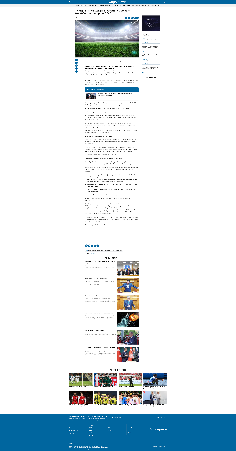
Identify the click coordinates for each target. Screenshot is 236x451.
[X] (129, 18)
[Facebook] (126, 18)
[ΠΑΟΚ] (130, 379)
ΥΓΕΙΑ (143, 72)
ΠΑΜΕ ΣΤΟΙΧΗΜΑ (94, 253)
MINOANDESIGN (161, 446)
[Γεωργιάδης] (128, 285)
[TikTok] (161, 418)
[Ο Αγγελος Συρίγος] (128, 302)
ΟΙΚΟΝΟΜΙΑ (144, 59)
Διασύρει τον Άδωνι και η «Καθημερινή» (96, 278)
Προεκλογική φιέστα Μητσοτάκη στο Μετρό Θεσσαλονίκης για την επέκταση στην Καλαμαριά (115, 94)
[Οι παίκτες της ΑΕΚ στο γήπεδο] (105, 397)
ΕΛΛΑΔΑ (143, 38)
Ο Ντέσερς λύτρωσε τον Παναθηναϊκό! (103, 386)
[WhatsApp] (134, 18)
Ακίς (129, 430)
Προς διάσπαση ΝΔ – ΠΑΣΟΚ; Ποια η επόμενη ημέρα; (100, 313)
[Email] (137, 18)
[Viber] (132, 18)
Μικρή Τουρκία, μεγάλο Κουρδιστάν (95, 330)
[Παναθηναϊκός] (105, 379)
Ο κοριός (130, 427)
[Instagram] (158, 418)
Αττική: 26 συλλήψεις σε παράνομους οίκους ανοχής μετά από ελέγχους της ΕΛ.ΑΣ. (150, 54)
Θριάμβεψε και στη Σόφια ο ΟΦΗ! (78, 386)
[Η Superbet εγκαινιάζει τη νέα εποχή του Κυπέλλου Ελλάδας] (155, 397)
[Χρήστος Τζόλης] (81, 397)
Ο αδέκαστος (130, 432)
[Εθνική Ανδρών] (130, 397)
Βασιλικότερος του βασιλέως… (93, 296)
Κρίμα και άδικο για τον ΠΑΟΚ (126, 386)
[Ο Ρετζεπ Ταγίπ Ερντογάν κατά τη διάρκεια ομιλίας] (128, 337)
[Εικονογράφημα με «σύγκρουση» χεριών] (128, 319)
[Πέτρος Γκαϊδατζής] (155, 379)
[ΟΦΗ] (81, 379)
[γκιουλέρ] (128, 268)
